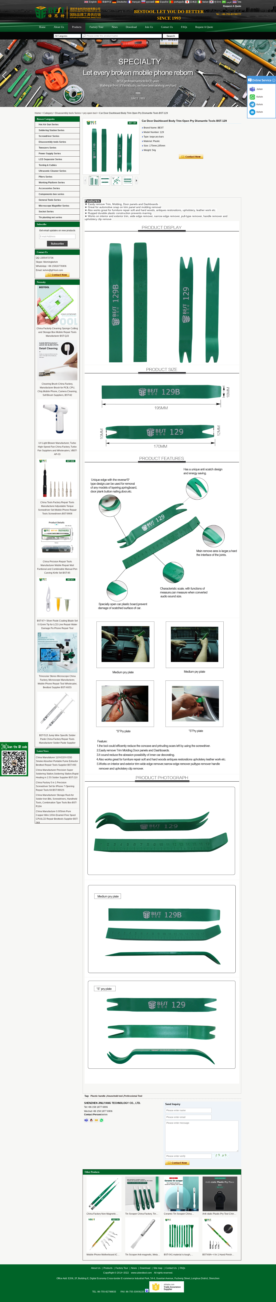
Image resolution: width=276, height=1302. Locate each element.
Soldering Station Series (51, 130)
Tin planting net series (50, 217)
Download (131, 27)
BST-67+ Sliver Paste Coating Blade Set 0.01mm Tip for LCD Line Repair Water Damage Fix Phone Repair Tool (57, 624)
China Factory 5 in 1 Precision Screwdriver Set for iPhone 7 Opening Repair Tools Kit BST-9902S (55, 775)
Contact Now (57, 274)
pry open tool (90, 113)
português (179, 2)
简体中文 (106, 2)
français (136, 2)
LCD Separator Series (50, 159)
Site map (157, 1268)
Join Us (149, 27)
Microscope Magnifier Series (54, 205)
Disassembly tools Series (68, 113)
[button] (271, 76)
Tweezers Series (47, 147)
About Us (59, 27)
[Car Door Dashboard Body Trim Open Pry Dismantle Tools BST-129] (111, 146)
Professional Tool (133, 1096)
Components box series (51, 194)
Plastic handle (98, 1096)
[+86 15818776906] (101, 1120)
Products (76, 27)
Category (48, 113)
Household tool (115, 1096)
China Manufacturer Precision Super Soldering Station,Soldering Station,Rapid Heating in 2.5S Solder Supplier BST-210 (57, 762)
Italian (205, 2)
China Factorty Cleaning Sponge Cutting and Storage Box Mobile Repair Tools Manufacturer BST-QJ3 (57, 332)
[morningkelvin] (86, 1120)
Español (164, 2)
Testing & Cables (48, 165)
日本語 (193, 2)
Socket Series (46, 211)
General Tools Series (50, 200)
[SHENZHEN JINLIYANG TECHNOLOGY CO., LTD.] (68, 18)
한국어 (217, 2)
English (93, 2)
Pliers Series (45, 176)
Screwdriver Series (49, 136)
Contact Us (167, 27)
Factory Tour (96, 27)
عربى (229, 2)
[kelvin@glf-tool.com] (96, 1120)
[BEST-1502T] (138, 106)
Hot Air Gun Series (49, 124)
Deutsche (122, 2)
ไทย (239, 2)
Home (42, 27)
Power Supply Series (50, 153)
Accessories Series (49, 188)
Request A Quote (232, 6)
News (115, 27)
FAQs (184, 27)
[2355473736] (91, 1120)
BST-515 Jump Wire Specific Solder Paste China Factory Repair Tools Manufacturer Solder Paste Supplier (57, 739)
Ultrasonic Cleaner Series (52, 171)
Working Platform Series (52, 182)
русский (150, 2)
